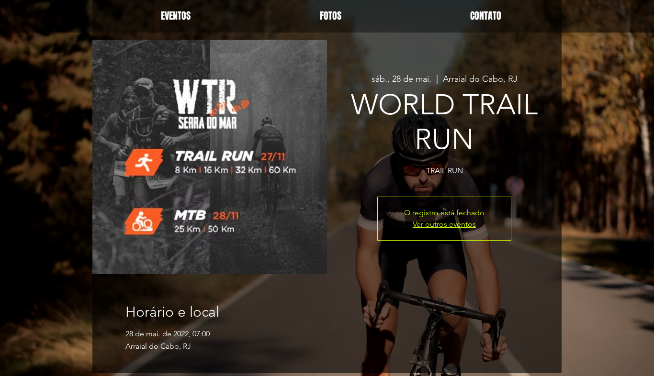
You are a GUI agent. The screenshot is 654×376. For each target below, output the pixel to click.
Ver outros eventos (444, 224)
